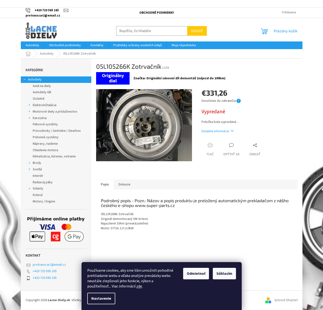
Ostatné (38, 98)
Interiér (38, 175)
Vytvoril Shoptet (286, 300)
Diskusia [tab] (124, 184)
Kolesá (38, 195)
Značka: (179, 78)
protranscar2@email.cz (49, 264)
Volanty (38, 188)
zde (139, 286)
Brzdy (37, 163)
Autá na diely (42, 86)
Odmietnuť (196, 273)
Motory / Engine (44, 201)
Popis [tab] (105, 184)
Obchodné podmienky (156, 13)
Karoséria (40, 118)
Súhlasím (224, 273)
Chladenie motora (45, 150)
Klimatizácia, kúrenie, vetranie (54, 156)
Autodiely (35, 79)
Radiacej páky (43, 182)
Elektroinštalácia (44, 105)
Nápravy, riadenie (45, 143)
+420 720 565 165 (45, 271)
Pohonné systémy (46, 137)
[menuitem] (32, 45)
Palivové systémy (45, 124)
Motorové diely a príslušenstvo (55, 111)
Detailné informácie (215, 131)
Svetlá (37, 169)
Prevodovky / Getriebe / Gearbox (57, 130)
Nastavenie (101, 298)
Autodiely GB (42, 92)
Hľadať (197, 31)
